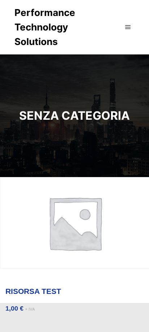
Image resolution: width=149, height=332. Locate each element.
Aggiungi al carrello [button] (74, 229)
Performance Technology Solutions (44, 27)
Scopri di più (74, 284)
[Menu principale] (128, 27)
